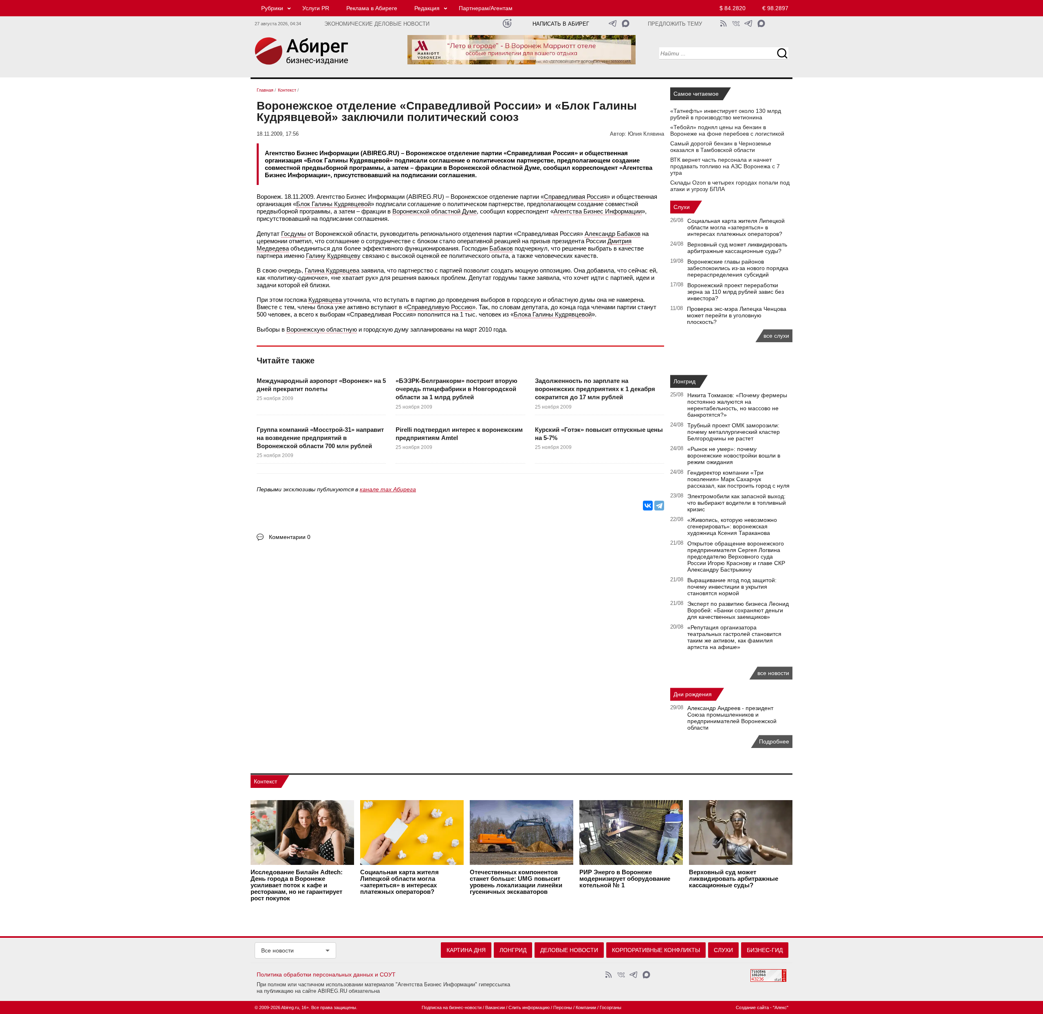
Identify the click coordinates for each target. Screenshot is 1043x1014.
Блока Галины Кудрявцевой (553, 314)
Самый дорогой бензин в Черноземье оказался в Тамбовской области (720, 146)
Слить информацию (529, 1007)
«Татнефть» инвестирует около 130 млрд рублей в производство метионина (725, 114)
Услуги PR (315, 8)
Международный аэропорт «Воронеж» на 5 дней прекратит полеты (321, 384)
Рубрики (272, 8)
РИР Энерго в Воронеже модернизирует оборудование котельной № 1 (624, 879)
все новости (773, 673)
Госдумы (293, 233)
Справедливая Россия (575, 196)
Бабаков (501, 248)
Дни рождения (692, 694)
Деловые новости (569, 950)
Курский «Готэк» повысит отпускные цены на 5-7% (599, 433)
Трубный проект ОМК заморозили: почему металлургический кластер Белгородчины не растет (733, 432)
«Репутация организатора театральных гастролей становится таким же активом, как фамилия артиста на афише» (734, 637)
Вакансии (495, 1007)
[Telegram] (659, 505)
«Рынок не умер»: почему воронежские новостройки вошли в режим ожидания (733, 455)
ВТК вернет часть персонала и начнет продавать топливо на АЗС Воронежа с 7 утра (725, 166)
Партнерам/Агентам (486, 8)
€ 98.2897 (775, 8)
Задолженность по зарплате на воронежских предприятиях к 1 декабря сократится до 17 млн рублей (595, 389)
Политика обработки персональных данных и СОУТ (326, 974)
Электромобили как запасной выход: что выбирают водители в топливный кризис (736, 502)
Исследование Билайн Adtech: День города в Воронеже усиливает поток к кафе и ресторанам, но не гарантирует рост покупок (297, 885)
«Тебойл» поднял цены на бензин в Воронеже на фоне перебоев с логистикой (727, 130)
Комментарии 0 (289, 537)
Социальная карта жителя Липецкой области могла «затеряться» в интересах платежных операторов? (736, 227)
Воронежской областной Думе (434, 211)
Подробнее (774, 741)
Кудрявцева (325, 299)
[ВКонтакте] (648, 505)
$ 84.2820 (733, 8)
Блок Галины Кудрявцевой (333, 203)
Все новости (277, 950)
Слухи (681, 207)
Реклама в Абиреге (371, 8)
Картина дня (466, 950)
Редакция (427, 8)
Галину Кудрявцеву (333, 255)
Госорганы (610, 1007)
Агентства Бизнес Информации (598, 211)
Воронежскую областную (321, 329)
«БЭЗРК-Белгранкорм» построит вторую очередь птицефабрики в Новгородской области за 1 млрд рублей (456, 389)
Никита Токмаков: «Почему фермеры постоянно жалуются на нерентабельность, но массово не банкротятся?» (737, 405)
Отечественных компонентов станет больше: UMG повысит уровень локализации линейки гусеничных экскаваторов (516, 882)
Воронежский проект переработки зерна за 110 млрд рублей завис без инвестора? (735, 291)
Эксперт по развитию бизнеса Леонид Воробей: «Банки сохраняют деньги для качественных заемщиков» (738, 610)
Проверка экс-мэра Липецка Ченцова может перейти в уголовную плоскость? (736, 315)
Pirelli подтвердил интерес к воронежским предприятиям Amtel (459, 433)
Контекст (265, 781)
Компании (586, 1007)
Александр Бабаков (612, 233)
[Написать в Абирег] (625, 23)
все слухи (776, 335)
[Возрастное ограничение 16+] (507, 23)
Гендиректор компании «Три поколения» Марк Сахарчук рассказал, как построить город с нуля (738, 479)
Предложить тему (675, 24)
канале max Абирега (388, 489)
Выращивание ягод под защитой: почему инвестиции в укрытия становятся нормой (732, 586)
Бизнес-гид (765, 950)
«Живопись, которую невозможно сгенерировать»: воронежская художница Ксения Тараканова (732, 526)
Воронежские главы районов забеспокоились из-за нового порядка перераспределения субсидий (737, 268)
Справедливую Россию (439, 307)
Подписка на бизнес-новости (452, 1007)
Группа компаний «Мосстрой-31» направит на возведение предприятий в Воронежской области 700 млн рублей (320, 438)
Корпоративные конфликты (656, 950)
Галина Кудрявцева (332, 270)
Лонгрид (684, 381)
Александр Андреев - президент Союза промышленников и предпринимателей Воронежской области (732, 718)
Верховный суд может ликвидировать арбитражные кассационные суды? (737, 247)
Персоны (562, 1007)
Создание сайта (752, 1007)
